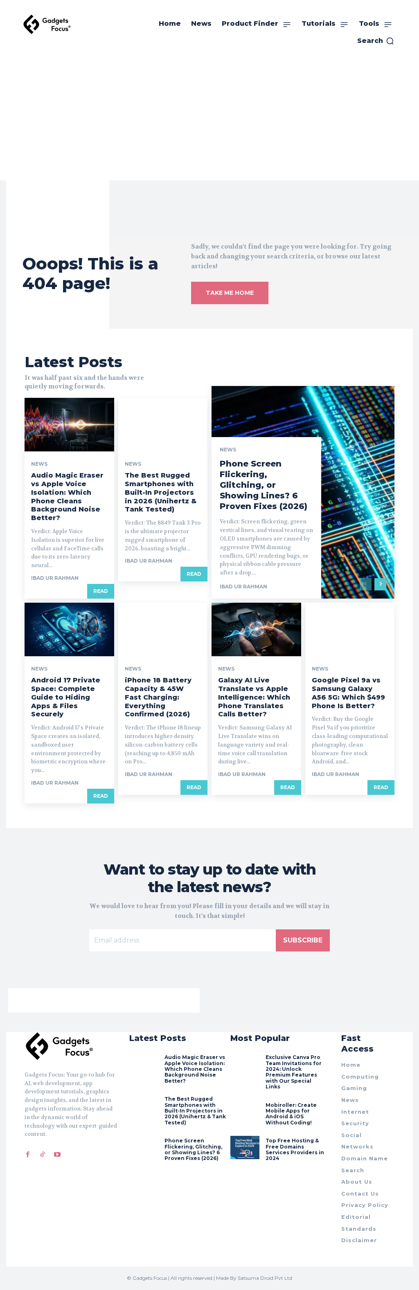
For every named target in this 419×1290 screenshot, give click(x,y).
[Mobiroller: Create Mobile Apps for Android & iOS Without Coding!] (244, 1112)
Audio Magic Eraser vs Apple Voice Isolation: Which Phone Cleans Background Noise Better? (194, 1069)
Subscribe (302, 940)
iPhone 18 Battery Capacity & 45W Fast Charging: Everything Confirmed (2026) (158, 697)
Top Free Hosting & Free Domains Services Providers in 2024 (295, 1149)
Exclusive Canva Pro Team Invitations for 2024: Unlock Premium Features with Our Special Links (294, 1072)
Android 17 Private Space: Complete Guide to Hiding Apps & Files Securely (65, 697)
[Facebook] (28, 1154)
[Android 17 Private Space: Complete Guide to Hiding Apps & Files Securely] (69, 629)
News (39, 464)
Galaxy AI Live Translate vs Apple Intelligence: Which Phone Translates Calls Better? (254, 697)
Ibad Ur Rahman (55, 578)
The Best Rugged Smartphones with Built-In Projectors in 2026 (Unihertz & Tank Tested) (160, 492)
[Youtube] (57, 1154)
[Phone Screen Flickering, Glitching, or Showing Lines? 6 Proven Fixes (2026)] (143, 1147)
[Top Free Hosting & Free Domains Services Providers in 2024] (244, 1147)
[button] (375, 40)
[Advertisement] (209, 119)
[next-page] (380, 584)
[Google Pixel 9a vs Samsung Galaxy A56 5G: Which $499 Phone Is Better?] (350, 629)
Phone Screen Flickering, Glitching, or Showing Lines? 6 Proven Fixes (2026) (263, 485)
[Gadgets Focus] (47, 24)
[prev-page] (366, 584)
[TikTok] (42, 1154)
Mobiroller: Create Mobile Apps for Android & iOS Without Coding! (291, 1114)
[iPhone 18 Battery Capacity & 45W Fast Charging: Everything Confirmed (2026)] (163, 629)
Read (100, 591)
